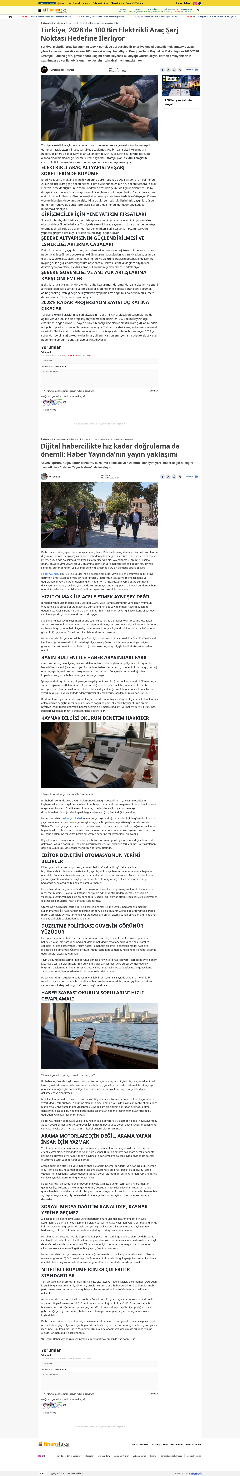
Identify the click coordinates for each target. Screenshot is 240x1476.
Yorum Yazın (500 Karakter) (54, 366)
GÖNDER (154, 390)
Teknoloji (97, 3)
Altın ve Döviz (139, 1456)
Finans (153, 1456)
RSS (43, 1473)
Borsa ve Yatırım (134, 3)
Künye (179, 3)
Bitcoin (170, 9)
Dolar (122, 9)
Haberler (86, 3)
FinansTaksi (48, 23)
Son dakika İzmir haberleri (69, 1456)
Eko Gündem (117, 3)
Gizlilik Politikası (194, 1456)
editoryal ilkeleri (72, 818)
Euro (137, 9)
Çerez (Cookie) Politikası (171, 1456)
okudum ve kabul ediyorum (69, 391)
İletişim (187, 3)
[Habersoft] (195, 1473)
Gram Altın (187, 9)
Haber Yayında (49, 573)
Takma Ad (46, 352)
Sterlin (153, 9)
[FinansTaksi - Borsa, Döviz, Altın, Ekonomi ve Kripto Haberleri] (53, 1444)
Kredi (106, 3)
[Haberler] (181, 85)
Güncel (76, 3)
